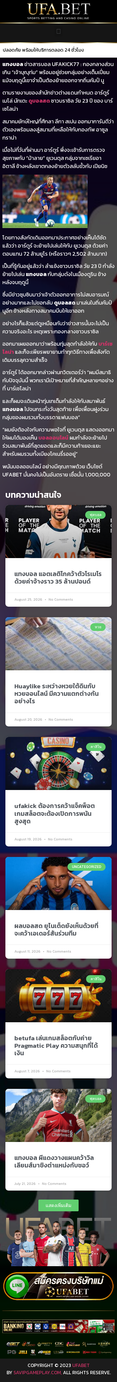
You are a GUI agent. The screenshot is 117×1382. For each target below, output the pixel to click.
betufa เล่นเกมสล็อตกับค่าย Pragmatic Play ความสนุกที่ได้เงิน (56, 1045)
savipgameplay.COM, (38, 1372)
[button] (58, 31)
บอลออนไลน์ (53, 438)
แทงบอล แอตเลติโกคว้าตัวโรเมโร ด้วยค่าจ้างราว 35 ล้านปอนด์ (58, 577)
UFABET (81, 1365)
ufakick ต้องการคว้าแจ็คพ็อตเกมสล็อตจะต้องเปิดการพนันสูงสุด (54, 813)
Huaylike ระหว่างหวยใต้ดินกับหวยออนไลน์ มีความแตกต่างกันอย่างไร (56, 693)
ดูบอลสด (39, 101)
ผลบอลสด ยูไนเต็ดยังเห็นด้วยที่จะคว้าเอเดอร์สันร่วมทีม (56, 929)
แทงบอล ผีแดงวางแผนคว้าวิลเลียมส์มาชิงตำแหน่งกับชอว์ (54, 1161)
